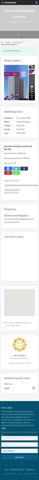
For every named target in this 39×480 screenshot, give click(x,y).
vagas (2, 434)
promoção (11, 432)
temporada (34, 432)
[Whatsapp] (16, 173)
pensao (7, 432)
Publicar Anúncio (17, 469)
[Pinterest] (8, 173)
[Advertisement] (19, 258)
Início (7, 469)
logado (23, 219)
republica (28, 432)
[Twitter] (16, 169)
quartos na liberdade (19, 432)
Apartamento (12, 22)
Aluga (2, 432)
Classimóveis (10, 2)
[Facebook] (8, 169)
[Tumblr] (24, 169)
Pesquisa (20, 457)
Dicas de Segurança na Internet (21, 425)
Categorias (29, 469)
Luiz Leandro (19, 355)
